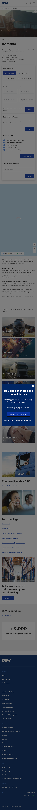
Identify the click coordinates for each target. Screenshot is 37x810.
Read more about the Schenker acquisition (17, 420)
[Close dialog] (33, 386)
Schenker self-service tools (18, 414)
